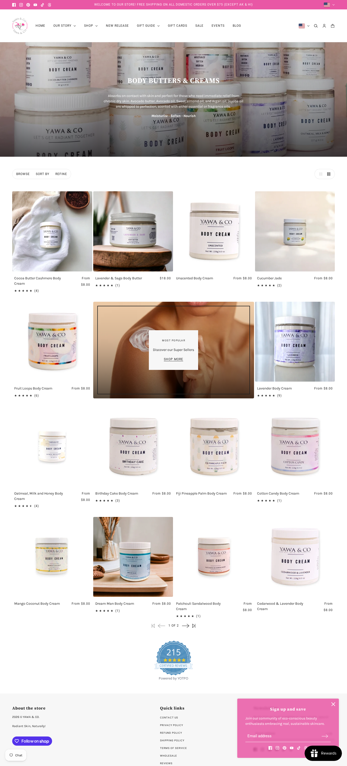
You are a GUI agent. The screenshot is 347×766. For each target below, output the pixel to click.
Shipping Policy (172, 740)
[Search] (316, 26)
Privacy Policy (171, 725)
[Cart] (332, 26)
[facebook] (14, 5)
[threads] (49, 5)
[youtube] (35, 5)
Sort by (42, 174)
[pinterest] (28, 5)
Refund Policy (171, 732)
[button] (319, 174)
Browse (23, 174)
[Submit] (325, 736)
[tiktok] (42, 5)
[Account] (324, 26)
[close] (333, 704)
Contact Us (169, 717)
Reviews (166, 763)
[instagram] (21, 5)
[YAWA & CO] (19, 26)
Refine (61, 174)
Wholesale (168, 755)
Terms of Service (173, 748)
